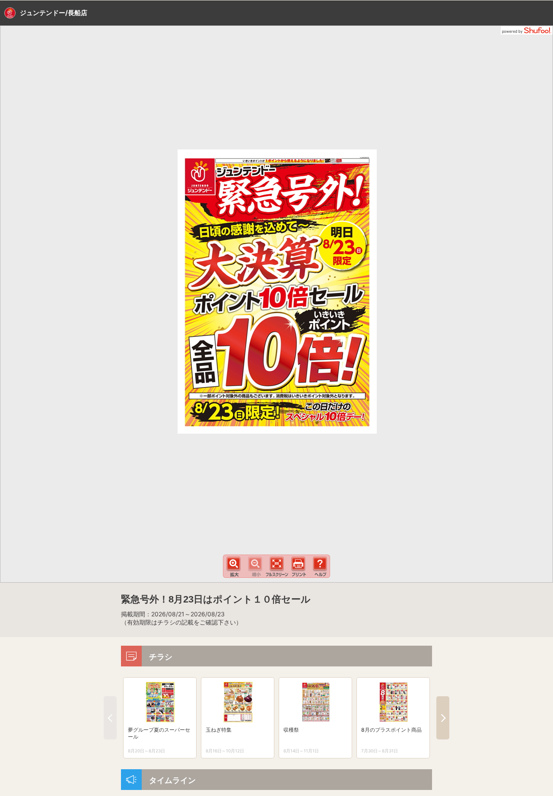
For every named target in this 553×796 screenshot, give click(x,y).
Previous (110, 717)
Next (442, 717)
